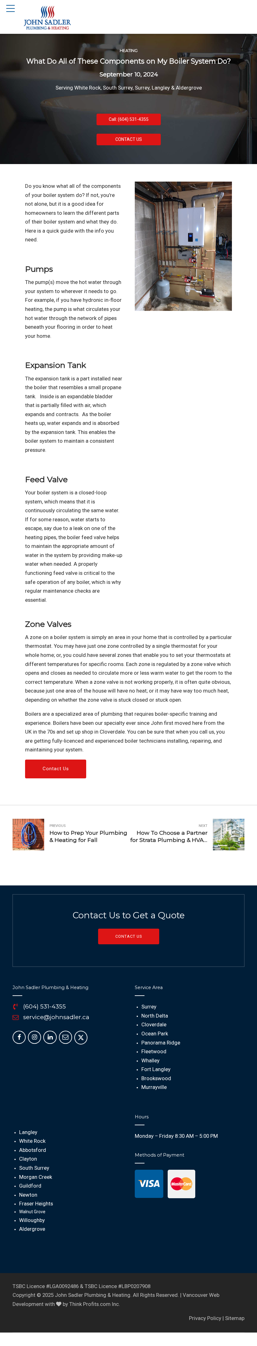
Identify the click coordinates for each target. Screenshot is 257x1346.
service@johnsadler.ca (56, 1017)
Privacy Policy (205, 1318)
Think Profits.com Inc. (94, 1304)
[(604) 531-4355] (16, 1006)
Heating (129, 50)
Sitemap (234, 1318)
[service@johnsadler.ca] (16, 1017)
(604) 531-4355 (44, 1006)
